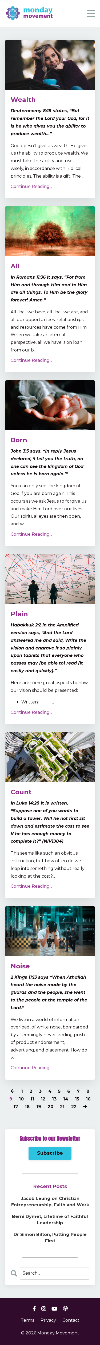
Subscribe (50, 1153)
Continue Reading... (31, 186)
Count (21, 792)
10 (21, 1099)
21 (62, 1106)
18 (27, 1106)
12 (43, 1099)
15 (77, 1099)
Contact (70, 1320)
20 (50, 1106)
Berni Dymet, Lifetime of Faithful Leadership (50, 1219)
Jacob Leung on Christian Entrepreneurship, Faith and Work (50, 1201)
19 (38, 1106)
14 (65, 1099)
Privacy (48, 1320)
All (15, 266)
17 (15, 1106)
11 (32, 1099)
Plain (19, 614)
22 (74, 1106)
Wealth (23, 99)
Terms (27, 1320)
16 (88, 1099)
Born (19, 440)
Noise (20, 966)
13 (54, 1099)
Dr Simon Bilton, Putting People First (50, 1237)
